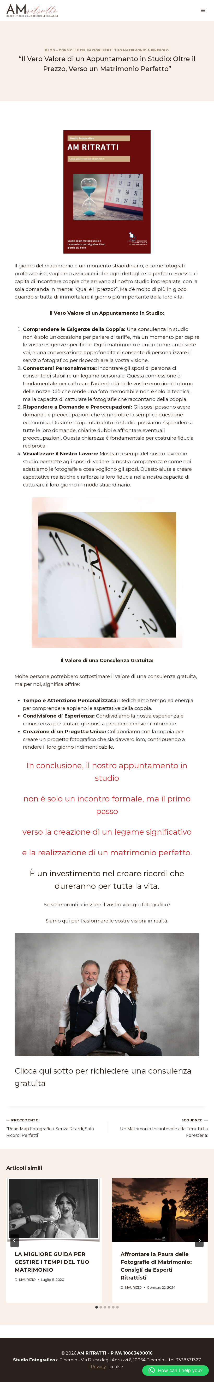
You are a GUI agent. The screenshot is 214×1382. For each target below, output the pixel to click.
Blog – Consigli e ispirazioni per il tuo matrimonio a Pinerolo (107, 50)
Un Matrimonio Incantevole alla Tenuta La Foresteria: (164, 1128)
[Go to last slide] (14, 1240)
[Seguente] (199, 1240)
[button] (175, 1370)
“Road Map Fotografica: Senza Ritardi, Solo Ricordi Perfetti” (50, 1128)
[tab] (96, 1307)
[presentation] (54, 1210)
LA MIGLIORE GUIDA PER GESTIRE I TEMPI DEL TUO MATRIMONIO (52, 1262)
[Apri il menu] (203, 10)
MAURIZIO (27, 1280)
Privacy (98, 1366)
